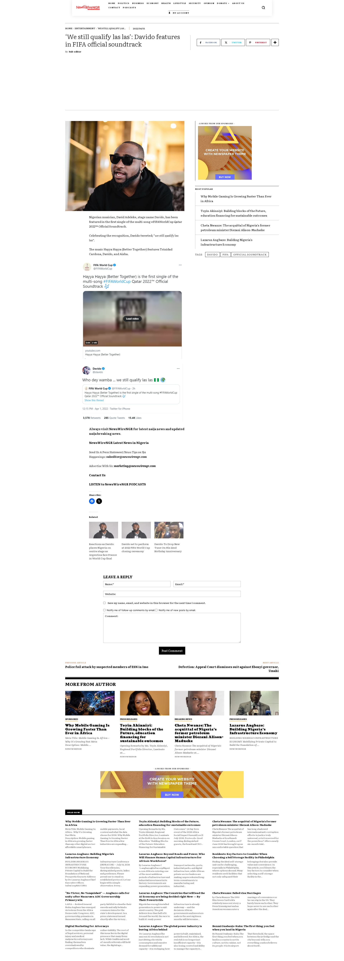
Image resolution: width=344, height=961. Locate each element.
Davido (212, 254)
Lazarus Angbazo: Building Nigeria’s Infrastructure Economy (226, 242)
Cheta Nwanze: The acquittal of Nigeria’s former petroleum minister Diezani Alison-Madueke (235, 227)
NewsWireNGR (121, 429)
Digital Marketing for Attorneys (87, 926)
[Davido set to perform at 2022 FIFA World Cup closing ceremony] (136, 530)
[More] (275, 42)
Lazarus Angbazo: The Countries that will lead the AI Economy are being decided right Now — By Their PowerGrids (172, 896)
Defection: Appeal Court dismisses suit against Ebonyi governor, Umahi (228, 669)
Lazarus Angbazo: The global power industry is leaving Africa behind (170, 927)
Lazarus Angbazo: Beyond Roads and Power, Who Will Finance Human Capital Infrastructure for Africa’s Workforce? (172, 857)
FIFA (226, 254)
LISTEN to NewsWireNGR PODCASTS (117, 484)
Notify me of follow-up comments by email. (131, 610)
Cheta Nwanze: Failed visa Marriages (236, 893)
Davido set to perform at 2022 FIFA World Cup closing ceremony (136, 547)
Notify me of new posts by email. (177, 610)
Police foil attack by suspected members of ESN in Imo (106, 667)
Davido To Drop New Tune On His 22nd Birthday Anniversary (168, 547)
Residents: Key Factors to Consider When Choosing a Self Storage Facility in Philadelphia (243, 855)
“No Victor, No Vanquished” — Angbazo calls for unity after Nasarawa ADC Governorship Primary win (97, 896)
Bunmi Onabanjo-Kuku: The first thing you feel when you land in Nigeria (243, 927)
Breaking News (183, 719)
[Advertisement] (172, 83)
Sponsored (71, 719)
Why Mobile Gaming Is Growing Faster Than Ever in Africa (87, 729)
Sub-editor (75, 51)
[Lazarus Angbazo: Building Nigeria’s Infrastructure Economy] (254, 703)
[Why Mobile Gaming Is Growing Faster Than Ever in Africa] (90, 703)
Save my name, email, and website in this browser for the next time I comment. (157, 603)
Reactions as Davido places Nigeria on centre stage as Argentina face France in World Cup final (103, 551)
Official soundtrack (250, 254)
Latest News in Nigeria (131, 442)
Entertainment (85, 28)
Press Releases (128, 719)
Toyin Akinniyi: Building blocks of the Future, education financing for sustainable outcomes (141, 733)
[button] (263, 7)
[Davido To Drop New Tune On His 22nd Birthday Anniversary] (168, 530)
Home (68, 28)
